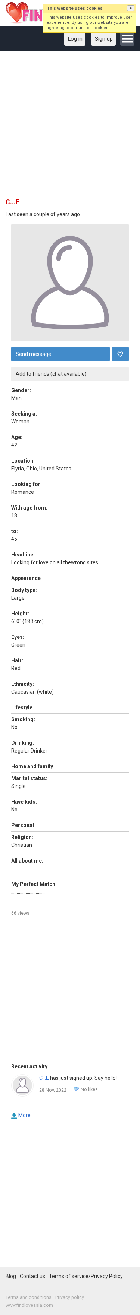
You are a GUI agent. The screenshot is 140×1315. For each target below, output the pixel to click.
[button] (130, 8)
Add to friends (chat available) (51, 374)
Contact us (32, 1276)
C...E (44, 1078)
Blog (11, 1276)
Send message (33, 354)
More (24, 1115)
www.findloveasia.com (29, 1305)
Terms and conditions (29, 1297)
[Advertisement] (70, 127)
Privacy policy (69, 1297)
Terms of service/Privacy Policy (86, 1276)
